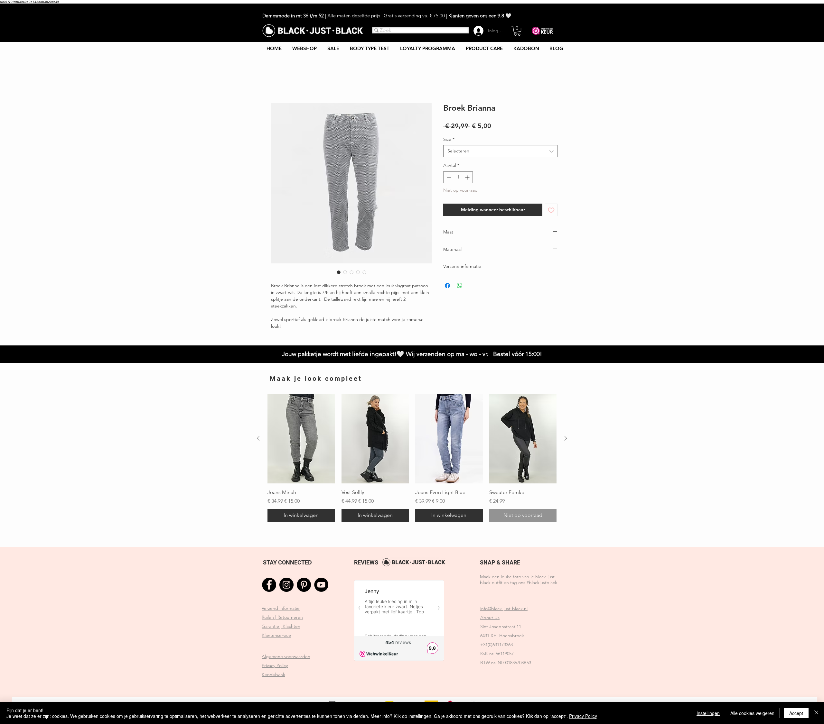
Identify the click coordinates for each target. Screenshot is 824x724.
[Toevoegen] (551, 211)
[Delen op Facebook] (447, 286)
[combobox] (500, 152)
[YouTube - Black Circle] (321, 586)
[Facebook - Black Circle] (269, 586)
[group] (412, 458)
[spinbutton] (458, 178)
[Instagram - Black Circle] (286, 586)
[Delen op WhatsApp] (460, 286)
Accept (796, 713)
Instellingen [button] (708, 713)
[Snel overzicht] (301, 439)
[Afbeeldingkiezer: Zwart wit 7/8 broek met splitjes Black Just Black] (338, 273)
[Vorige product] (258, 439)
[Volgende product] (566, 439)
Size (448, 140)
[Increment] (468, 178)
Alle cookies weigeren (752, 713)
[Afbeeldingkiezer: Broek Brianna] (345, 273)
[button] (517, 31)
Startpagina (284, 80)
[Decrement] (448, 178)
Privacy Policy (583, 716)
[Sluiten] (816, 713)
